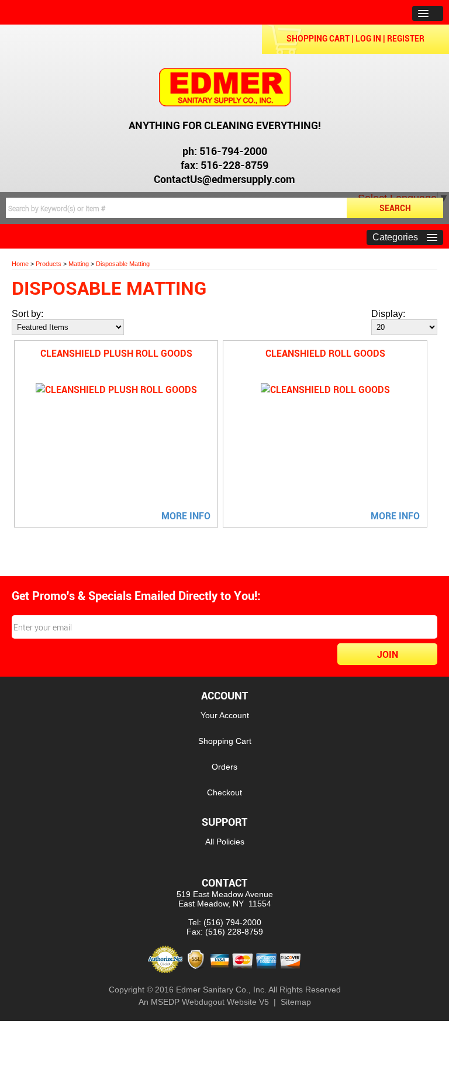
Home (20, 263)
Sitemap (296, 1001)
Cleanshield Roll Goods (325, 353)
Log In (368, 38)
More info (185, 515)
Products (48, 263)
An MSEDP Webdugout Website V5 (204, 1001)
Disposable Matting (123, 263)
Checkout (224, 792)
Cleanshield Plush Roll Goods (116, 353)
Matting (78, 263)
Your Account (225, 715)
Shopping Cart (318, 38)
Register (405, 38)
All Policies (224, 841)
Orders (224, 766)
